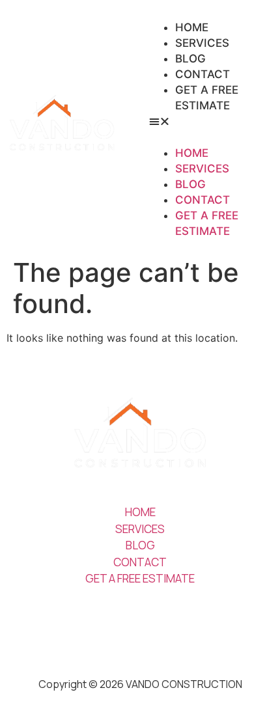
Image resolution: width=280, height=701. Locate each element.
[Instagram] (120, 623)
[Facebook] (159, 623)
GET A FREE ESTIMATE (206, 97)
